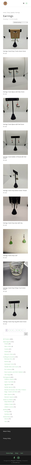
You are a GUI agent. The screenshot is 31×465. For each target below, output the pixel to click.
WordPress (16, 462)
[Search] (26, 334)
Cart (21, 453)
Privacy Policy (7, 438)
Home (4, 12)
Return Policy (6, 431)
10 (19, 330)
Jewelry (13, 12)
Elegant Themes (16, 460)
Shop (8, 12)
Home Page (9, 453)
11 (21, 330)
